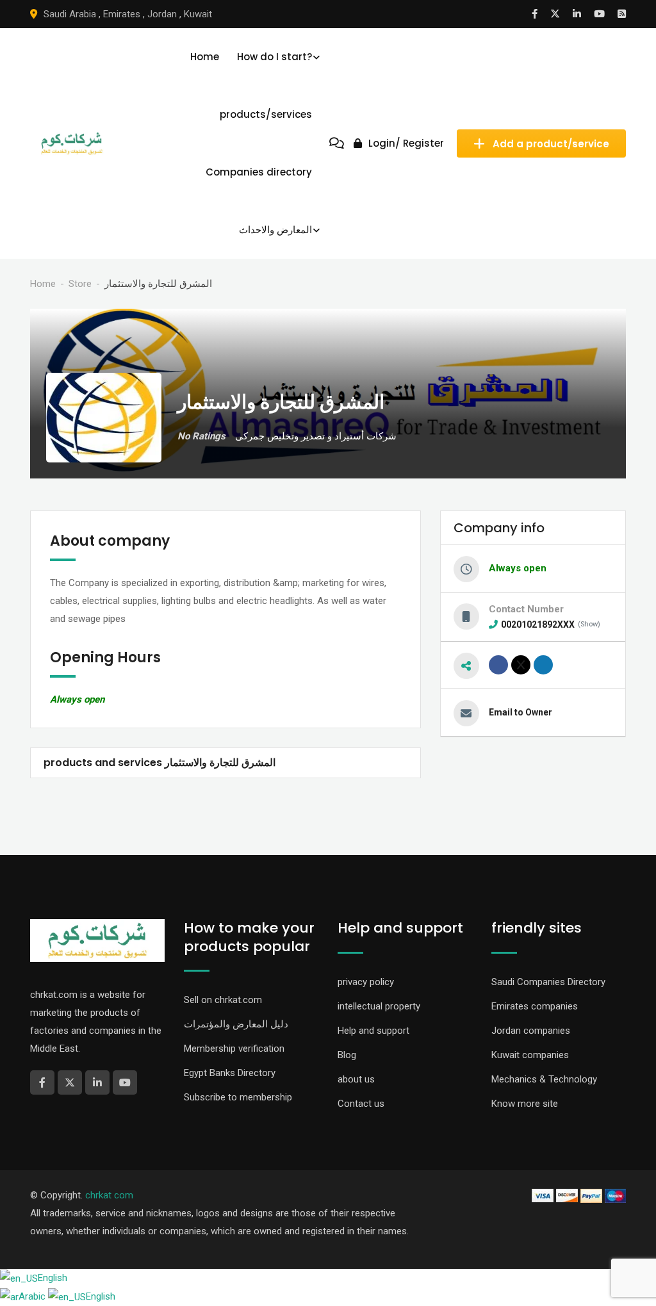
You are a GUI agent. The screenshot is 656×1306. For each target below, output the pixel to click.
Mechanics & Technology (544, 1079)
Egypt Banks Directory (229, 1073)
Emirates (121, 14)
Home (204, 56)
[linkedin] (543, 664)
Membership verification (234, 1048)
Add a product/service (551, 144)
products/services (266, 114)
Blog (347, 1055)
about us (356, 1079)
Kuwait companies (530, 1055)
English (52, 1278)
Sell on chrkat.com (223, 1000)
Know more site (524, 1103)
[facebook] (498, 664)
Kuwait (198, 14)
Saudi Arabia (70, 14)
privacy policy (366, 982)
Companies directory (259, 172)
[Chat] (336, 143)
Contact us (361, 1103)
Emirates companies (534, 1006)
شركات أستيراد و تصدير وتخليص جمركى (316, 436)
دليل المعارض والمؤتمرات (236, 1024)
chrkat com (109, 1195)
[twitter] (520, 664)
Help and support (373, 1030)
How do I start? (274, 56)
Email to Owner (520, 712)
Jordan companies (530, 1030)
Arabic (33, 1296)
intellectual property (379, 1006)
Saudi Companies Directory (548, 982)
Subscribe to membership (238, 1097)
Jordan (162, 14)
